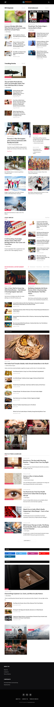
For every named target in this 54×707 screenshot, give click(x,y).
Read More (9, 151)
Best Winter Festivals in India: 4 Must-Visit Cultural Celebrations (37, 172)
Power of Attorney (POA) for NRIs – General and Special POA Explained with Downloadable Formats (19, 44)
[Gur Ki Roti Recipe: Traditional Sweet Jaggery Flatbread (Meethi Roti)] (8, 379)
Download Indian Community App (11, 682)
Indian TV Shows (46, 266)
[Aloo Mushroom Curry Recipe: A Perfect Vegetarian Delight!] (8, 399)
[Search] (48, 2)
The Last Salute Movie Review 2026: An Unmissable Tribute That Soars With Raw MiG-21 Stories (14, 83)
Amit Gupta (8, 31)
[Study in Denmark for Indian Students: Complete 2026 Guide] (31, 249)
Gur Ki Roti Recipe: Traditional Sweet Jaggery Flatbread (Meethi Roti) (28, 378)
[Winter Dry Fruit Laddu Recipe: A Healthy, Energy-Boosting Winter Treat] (8, 413)
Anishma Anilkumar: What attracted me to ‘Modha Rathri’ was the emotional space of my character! (43, 43)
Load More (26, 540)
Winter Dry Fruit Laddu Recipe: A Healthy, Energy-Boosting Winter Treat (29, 411)
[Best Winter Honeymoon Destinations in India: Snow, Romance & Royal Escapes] (38, 183)
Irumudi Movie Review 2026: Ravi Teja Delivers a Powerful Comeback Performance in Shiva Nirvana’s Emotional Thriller (28, 303)
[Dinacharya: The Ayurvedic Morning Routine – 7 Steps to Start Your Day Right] (13, 463)
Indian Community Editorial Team (15, 144)
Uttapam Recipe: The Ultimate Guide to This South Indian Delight (27, 391)
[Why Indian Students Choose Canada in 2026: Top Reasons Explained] (31, 257)
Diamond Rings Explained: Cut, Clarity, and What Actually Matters (24, 593)
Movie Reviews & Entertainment (14, 267)
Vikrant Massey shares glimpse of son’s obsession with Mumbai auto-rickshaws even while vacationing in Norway (42, 54)
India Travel (7, 210)
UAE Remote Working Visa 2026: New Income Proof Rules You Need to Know (43, 234)
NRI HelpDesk (7, 21)
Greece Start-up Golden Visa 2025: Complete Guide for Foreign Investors (38, 633)
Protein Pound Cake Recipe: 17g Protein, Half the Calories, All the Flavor (29, 384)
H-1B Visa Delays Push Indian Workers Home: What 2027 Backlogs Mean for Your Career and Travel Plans (15, 241)
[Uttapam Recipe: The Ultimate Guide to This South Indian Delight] (8, 393)
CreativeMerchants (31, 702)
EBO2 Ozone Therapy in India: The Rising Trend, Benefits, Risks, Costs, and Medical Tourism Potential (36, 527)
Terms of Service (7, 674)
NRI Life (6, 234)
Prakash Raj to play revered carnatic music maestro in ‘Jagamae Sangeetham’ (43, 35)
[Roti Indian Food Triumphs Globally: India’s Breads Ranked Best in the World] (27, 347)
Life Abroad (8, 629)
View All (23, 7)
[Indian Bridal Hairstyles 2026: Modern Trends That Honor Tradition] (16, 442)
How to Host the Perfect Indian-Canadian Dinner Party (15, 649)
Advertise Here (7, 684)
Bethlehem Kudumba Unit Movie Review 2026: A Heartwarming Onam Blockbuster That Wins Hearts (37, 290)
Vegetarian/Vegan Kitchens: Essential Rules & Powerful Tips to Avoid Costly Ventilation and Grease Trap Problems (30, 617)
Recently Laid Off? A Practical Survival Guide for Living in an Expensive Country (14, 633)
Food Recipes (48, 148)
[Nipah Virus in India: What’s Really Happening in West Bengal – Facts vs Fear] (13, 512)
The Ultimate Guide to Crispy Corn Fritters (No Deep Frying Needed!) (28, 371)
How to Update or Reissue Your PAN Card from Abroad (19, 35)
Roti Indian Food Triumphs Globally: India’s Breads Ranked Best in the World (26, 363)
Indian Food (9, 331)
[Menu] (5, 2)
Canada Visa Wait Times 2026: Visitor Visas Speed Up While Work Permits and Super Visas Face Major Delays (43, 224)
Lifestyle (30, 425)
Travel (6, 169)
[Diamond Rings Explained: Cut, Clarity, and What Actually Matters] (27, 577)
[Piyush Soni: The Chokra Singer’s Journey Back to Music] (38, 16)
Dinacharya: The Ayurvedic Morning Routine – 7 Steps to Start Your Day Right (35, 461)
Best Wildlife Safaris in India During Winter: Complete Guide (14, 172)
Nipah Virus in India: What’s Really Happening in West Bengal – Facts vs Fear (36, 510)
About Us (6, 669)
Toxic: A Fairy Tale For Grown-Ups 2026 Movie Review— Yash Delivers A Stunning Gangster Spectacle (15, 290)
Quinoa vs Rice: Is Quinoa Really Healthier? (33, 477)
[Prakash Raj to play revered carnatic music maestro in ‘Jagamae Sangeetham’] (31, 34)
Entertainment (32, 266)
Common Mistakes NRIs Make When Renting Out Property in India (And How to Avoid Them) (15, 28)
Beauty (7, 426)
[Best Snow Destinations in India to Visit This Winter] (15, 204)
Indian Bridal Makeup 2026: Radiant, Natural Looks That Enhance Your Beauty (37, 429)
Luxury (6, 589)
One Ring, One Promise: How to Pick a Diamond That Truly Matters (28, 603)
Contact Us (6, 671)
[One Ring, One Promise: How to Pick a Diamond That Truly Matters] (8, 604)
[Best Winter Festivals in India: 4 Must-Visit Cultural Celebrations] (38, 163)
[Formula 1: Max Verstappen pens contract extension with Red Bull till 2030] (18, 129)
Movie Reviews (8, 77)
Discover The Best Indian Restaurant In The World (24, 404)
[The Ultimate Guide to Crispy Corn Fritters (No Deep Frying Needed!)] (8, 373)
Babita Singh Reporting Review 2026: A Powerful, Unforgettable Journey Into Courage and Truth (19, 113)
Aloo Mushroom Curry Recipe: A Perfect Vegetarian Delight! (26, 398)
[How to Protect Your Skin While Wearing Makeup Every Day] (16, 427)
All (28, 266)
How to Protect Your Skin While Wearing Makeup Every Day (14, 429)
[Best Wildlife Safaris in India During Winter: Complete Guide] (15, 163)
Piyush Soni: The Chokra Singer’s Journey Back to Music (37, 27)
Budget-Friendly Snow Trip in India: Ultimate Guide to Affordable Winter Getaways (14, 193)
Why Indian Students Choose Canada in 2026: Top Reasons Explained (43, 257)
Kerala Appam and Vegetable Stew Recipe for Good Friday (37, 150)
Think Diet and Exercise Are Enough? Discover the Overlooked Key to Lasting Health (41, 139)
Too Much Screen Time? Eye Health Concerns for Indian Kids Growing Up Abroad (34, 493)
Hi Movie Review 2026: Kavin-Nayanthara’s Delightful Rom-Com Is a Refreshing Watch (18, 92)
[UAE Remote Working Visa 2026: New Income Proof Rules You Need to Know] (31, 234)
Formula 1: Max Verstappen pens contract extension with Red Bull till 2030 (16, 140)
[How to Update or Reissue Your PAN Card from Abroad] (8, 36)
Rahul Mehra (8, 87)
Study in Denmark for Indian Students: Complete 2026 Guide (43, 249)
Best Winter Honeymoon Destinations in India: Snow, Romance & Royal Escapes (38, 193)
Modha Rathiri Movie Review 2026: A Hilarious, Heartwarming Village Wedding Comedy (31, 317)
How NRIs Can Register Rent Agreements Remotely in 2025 (19, 53)
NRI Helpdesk (9, 8)
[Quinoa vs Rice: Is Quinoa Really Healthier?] (13, 478)
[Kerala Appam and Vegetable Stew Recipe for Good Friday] (46, 148)
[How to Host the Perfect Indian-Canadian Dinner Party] (16, 647)
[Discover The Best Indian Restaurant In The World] (8, 406)
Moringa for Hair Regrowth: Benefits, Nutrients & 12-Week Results (28, 609)
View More (47, 217)
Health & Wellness (37, 133)
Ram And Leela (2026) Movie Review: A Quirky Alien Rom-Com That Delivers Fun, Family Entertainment (30, 323)
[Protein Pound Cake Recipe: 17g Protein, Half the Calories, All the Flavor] (8, 386)
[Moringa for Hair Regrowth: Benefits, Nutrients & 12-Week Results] (8, 611)
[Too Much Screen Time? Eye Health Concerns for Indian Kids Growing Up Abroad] (13, 494)
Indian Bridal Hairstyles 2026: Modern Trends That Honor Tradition (16, 444)
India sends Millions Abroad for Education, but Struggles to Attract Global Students (43, 242)
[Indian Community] (27, 2)
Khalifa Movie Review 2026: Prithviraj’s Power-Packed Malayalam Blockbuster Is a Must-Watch (31, 310)
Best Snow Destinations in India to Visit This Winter (14, 213)
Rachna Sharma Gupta (38, 143)
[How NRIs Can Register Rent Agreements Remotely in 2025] (8, 53)
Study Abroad (9, 217)
